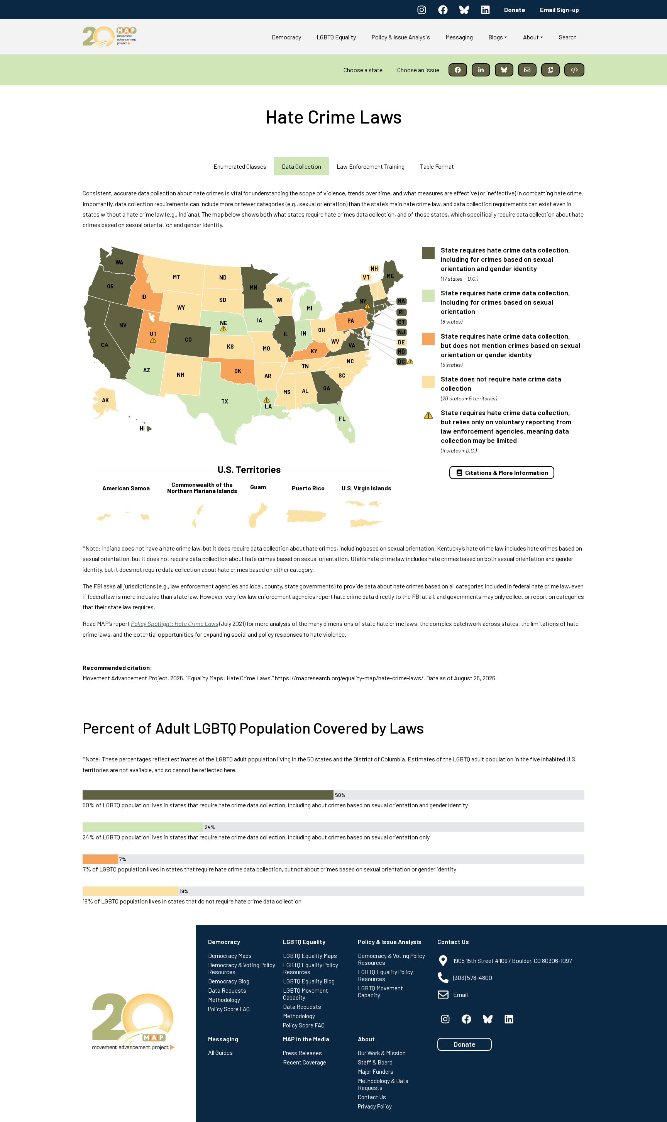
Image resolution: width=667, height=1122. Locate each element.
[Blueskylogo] (464, 9)
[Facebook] (442, 9)
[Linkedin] (485, 9)
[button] (458, 69)
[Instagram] (421, 9)
